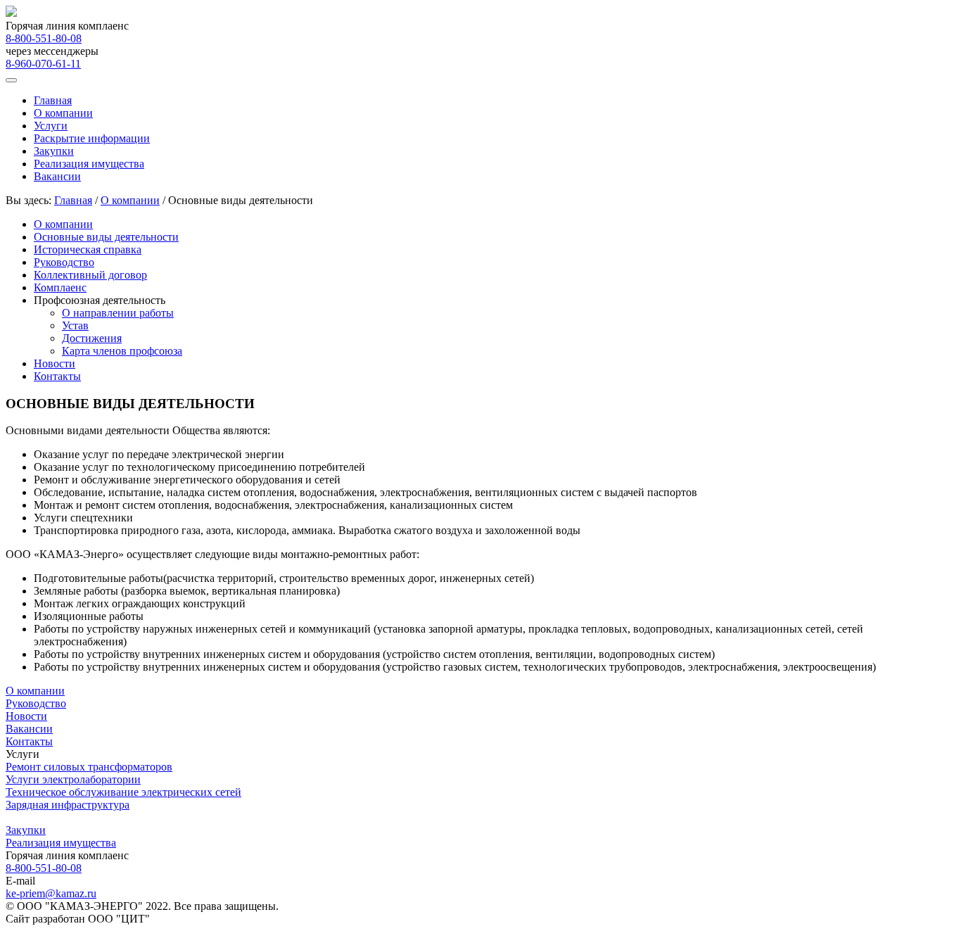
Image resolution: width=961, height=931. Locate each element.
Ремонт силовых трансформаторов (89, 767)
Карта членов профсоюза (122, 351)
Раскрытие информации (92, 138)
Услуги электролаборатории (73, 779)
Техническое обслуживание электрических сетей (123, 792)
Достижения (92, 338)
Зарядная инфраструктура (67, 805)
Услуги (51, 126)
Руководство (64, 262)
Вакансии (57, 176)
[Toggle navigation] (11, 80)
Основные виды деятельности (106, 237)
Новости (54, 363)
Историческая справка (87, 249)
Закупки (54, 151)
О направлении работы (118, 313)
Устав (75, 325)
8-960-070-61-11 (43, 64)
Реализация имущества (89, 164)
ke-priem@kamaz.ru (51, 893)
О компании (63, 113)
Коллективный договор (90, 275)
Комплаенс (60, 287)
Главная (53, 100)
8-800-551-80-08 (44, 38)
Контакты (57, 376)
